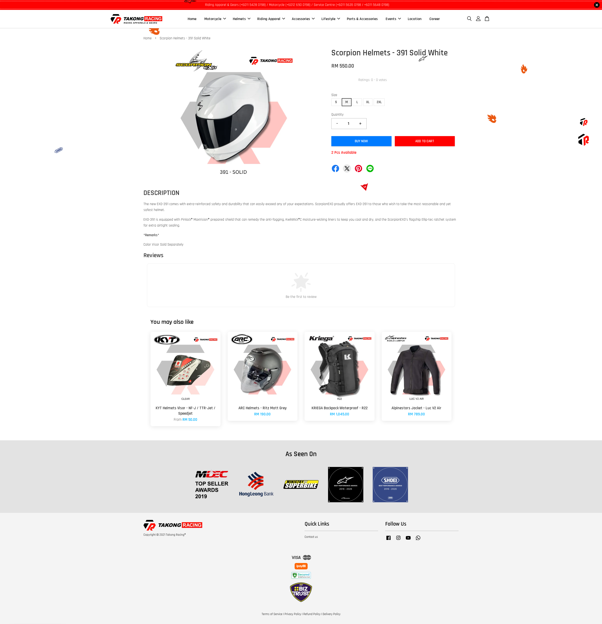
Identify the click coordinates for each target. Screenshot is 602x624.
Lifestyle (328, 18)
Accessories (301, 18)
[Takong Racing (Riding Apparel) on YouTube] (408, 540)
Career (434, 18)
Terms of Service (272, 614)
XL (367, 102)
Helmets (239, 18)
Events (391, 18)
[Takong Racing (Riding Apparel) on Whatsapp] (418, 540)
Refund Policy (312, 614)
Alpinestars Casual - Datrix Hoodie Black (43, 611)
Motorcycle (212, 18)
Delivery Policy (332, 614)
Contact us (311, 537)
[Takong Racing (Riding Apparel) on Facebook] (388, 540)
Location (414, 18)
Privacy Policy (293, 614)
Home (192, 18)
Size (334, 95)
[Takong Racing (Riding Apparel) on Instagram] (398, 540)
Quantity (337, 114)
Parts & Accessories (362, 18)
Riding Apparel (268, 18)
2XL (379, 102)
